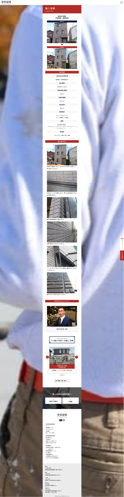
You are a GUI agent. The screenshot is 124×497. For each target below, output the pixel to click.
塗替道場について (49, 427)
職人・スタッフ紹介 (50, 432)
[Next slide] (76, 357)
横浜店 (46, 488)
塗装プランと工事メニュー (51, 441)
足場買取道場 (49, 454)
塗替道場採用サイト (50, 450)
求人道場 (48, 452)
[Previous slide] (47, 357)
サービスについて (49, 429)
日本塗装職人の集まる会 (51, 456)
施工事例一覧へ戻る (61, 380)
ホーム (47, 425)
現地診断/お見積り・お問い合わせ (53, 447)
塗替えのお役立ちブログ (51, 442)
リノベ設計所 (49, 449)
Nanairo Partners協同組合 (52, 457)
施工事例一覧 (49, 437)
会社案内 (48, 431)
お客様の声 (48, 439)
